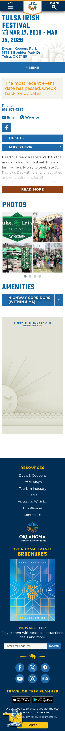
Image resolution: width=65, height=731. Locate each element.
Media (32, 495)
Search (54, 3)
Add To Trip (20, 147)
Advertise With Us (32, 502)
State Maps (32, 482)
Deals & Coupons (32, 476)
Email (11, 117)
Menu (10, 3)
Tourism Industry (32, 489)
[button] (11, 6)
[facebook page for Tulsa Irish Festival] (6, 127)
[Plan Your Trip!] (13, 718)
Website (32, 117)
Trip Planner (32, 508)
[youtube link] (19, 678)
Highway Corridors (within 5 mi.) (29, 300)
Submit (54, 646)
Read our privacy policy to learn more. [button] (32, 716)
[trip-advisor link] (45, 678)
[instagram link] (32, 678)
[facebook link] (19, 667)
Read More (32, 189)
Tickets (16, 138)
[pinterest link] (45, 667)
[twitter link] (32, 667)
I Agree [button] (32, 725)
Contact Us (33, 515)
